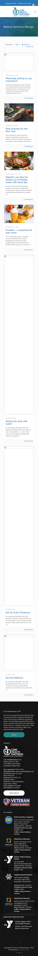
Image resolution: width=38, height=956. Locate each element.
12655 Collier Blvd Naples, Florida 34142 (21, 845)
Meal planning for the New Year (17, 130)
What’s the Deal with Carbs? (16, 422)
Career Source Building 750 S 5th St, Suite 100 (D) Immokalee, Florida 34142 (22, 880)
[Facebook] (16, 953)
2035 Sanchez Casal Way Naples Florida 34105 (21, 823)
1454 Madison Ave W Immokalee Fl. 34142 (20, 904)
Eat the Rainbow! (14, 677)
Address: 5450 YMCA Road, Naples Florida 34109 (23, 927)
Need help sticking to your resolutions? (19, 79)
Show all (30, 46)
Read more (29, 98)
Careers (14, 735)
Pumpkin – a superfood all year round (19, 231)
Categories (8, 44)
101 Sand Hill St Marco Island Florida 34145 (23, 863)
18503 (23, 888)
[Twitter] (19, 953)
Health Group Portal (24, 3)
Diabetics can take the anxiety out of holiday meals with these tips (17, 180)
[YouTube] (22, 953)
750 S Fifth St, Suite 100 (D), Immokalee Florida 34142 (12, 765)
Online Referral (14, 793)
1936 (23, 829)
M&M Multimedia (23, 950)
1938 (23, 869)
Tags (16, 44)
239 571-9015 (20, 769)
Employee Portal (10, 3)
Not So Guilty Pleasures (18, 612)
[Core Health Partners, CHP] (21, 11)
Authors (26, 44)
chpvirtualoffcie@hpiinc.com (24, 771)
